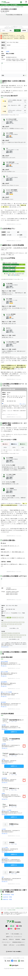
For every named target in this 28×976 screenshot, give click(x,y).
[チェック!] (24, 746)
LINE (13, 926)
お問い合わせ (11, 944)
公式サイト (14, 732)
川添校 (3, 759)
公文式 (7, 51)
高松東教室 (4, 778)
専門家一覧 (11, 939)
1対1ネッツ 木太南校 (6, 810)
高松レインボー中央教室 (6, 692)
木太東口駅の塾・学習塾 (8, 894)
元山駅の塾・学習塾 (7, 897)
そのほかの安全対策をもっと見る (14, 639)
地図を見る (4, 665)
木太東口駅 (12, 6)
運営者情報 (17, 939)
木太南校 (4, 725)
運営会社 (5, 944)
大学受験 (20, 926)
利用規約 (23, 939)
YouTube (18, 928)
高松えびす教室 (4, 671)
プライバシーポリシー (6, 942)
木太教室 (4, 829)
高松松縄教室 (4, 682)
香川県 (5, 6)
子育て (11, 928)
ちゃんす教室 (5, 847)
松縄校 (3, 793)
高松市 (8, 6)
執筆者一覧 (5, 939)
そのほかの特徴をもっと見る (14, 628)
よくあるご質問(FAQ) (20, 944)
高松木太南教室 (4, 661)
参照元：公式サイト (23, 403)
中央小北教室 (5, 858)
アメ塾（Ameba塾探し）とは (16, 933)
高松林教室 (3, 702)
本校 (3, 877)
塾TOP (2, 6)
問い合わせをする (4, 646)
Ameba (8, 960)
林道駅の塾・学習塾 (7, 899)
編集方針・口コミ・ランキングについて (14, 936)
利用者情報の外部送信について (18, 942)
